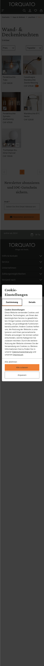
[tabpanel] (22, 332)
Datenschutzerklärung (22, 352)
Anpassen (22, 375)
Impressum (18, 354)
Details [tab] (32, 302)
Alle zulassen (22, 367)
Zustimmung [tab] (12, 302)
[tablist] (22, 302)
